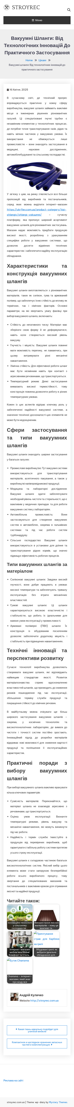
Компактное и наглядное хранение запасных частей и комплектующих (37, 1043)
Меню (38, 20)
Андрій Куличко (31, 995)
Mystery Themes (58, 1102)
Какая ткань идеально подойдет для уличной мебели (38, 1030)
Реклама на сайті (13, 1080)
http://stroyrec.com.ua (44, 1000)
